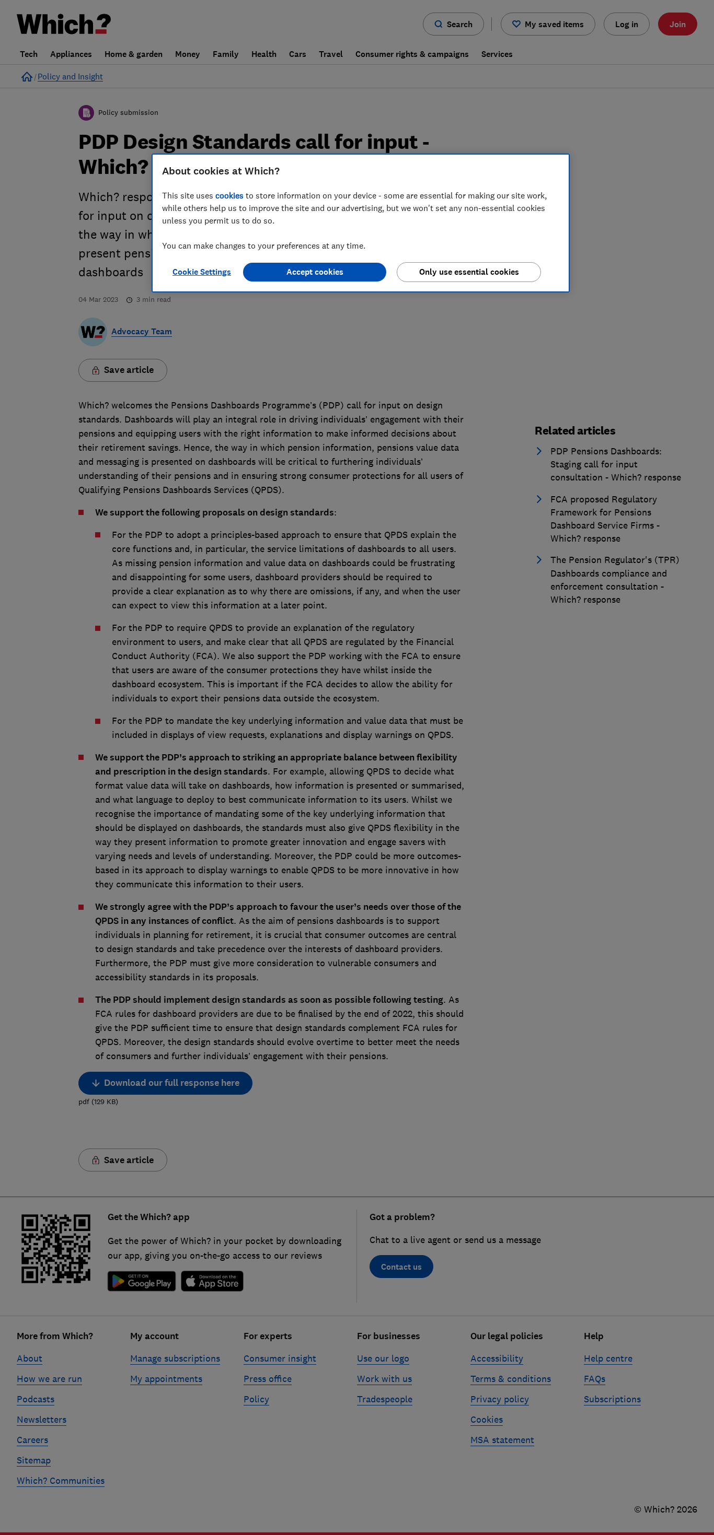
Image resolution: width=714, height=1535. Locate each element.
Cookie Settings (201, 271)
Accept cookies (314, 271)
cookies (229, 195)
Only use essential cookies (469, 271)
